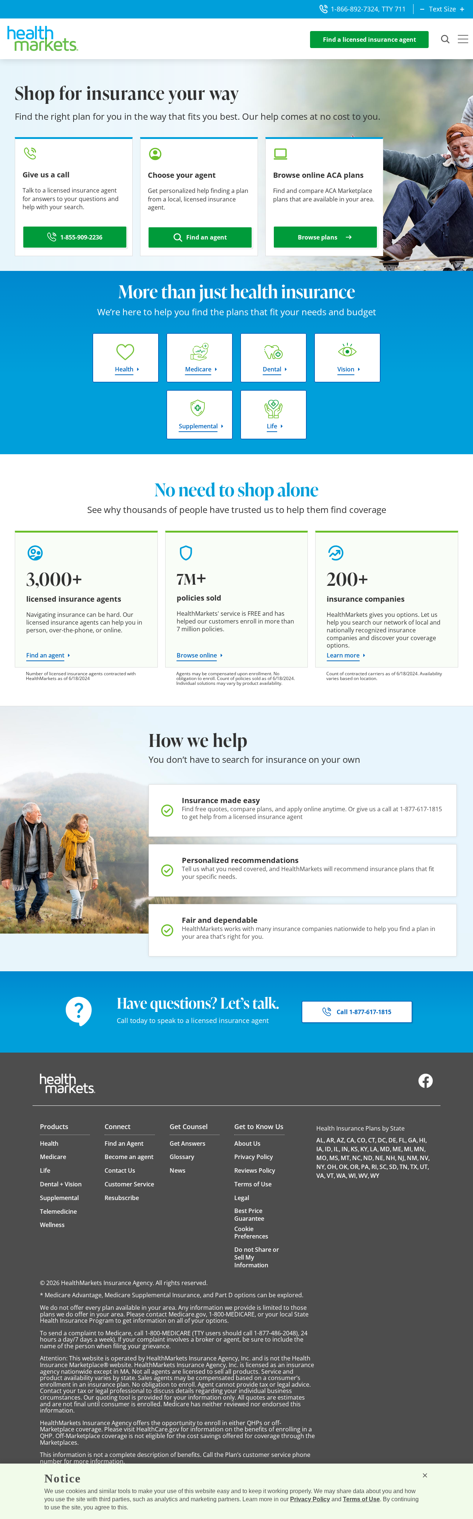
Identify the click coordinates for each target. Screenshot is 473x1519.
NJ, (402, 1158)
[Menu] (463, 40)
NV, (425, 1158)
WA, (341, 1176)
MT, (346, 1158)
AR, (331, 1140)
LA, (374, 1149)
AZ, (341, 1140)
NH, (391, 1158)
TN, (404, 1167)
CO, (362, 1140)
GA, (413, 1140)
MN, (420, 1149)
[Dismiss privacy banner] (425, 1475)
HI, (423, 1140)
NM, (413, 1158)
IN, (345, 1149)
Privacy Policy (310, 1499)
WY (374, 1176)
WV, (363, 1176)
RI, (374, 1167)
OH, (332, 1167)
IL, (337, 1149)
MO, (322, 1158)
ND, (368, 1158)
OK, (344, 1167)
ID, (329, 1149)
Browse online (197, 655)
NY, (321, 1167)
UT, (424, 1167)
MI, (408, 1149)
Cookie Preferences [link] (251, 1232)
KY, (364, 1149)
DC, (382, 1140)
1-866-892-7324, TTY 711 (368, 8)
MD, (385, 1149)
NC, (357, 1158)
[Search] (445, 39)
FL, (403, 1140)
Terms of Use (361, 1499)
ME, (397, 1149)
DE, (393, 1140)
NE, (380, 1158)
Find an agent (45, 655)
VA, (321, 1176)
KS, (355, 1149)
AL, (320, 1140)
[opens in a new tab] (425, 1086)
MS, (334, 1158)
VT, (331, 1176)
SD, (393, 1167)
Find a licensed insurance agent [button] (369, 39)
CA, (351, 1140)
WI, (352, 1176)
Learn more (343, 655)
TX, (414, 1167)
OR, (355, 1167)
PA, (365, 1167)
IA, (320, 1149)
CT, (372, 1140)
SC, (384, 1167)
